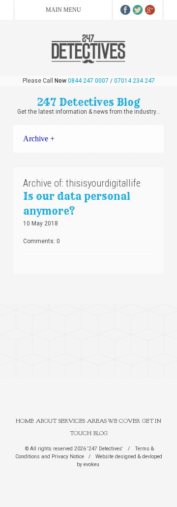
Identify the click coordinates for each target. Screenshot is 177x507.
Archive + (39, 138)
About (46, 421)
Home (25, 421)
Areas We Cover (113, 421)
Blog (100, 433)
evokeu (91, 464)
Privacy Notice (68, 456)
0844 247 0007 (88, 80)
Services (72, 421)
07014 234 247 (134, 80)
